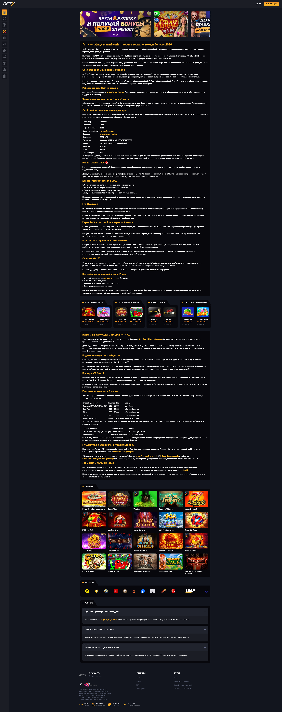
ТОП (137, 685)
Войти (258, 4)
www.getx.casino (107, 131)
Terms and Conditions (181, 681)
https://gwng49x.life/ (115, 92)
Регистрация (271, 4)
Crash (138, 678)
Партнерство (140, 689)
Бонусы (138, 681)
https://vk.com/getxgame (123, 452)
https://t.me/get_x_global (146, 456)
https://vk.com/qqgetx (169, 456)
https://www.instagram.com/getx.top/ (98, 459)
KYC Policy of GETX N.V (182, 689)
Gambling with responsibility (183, 685)
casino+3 (184, 470)
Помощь (177, 678)
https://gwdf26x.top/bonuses (150, 339)
